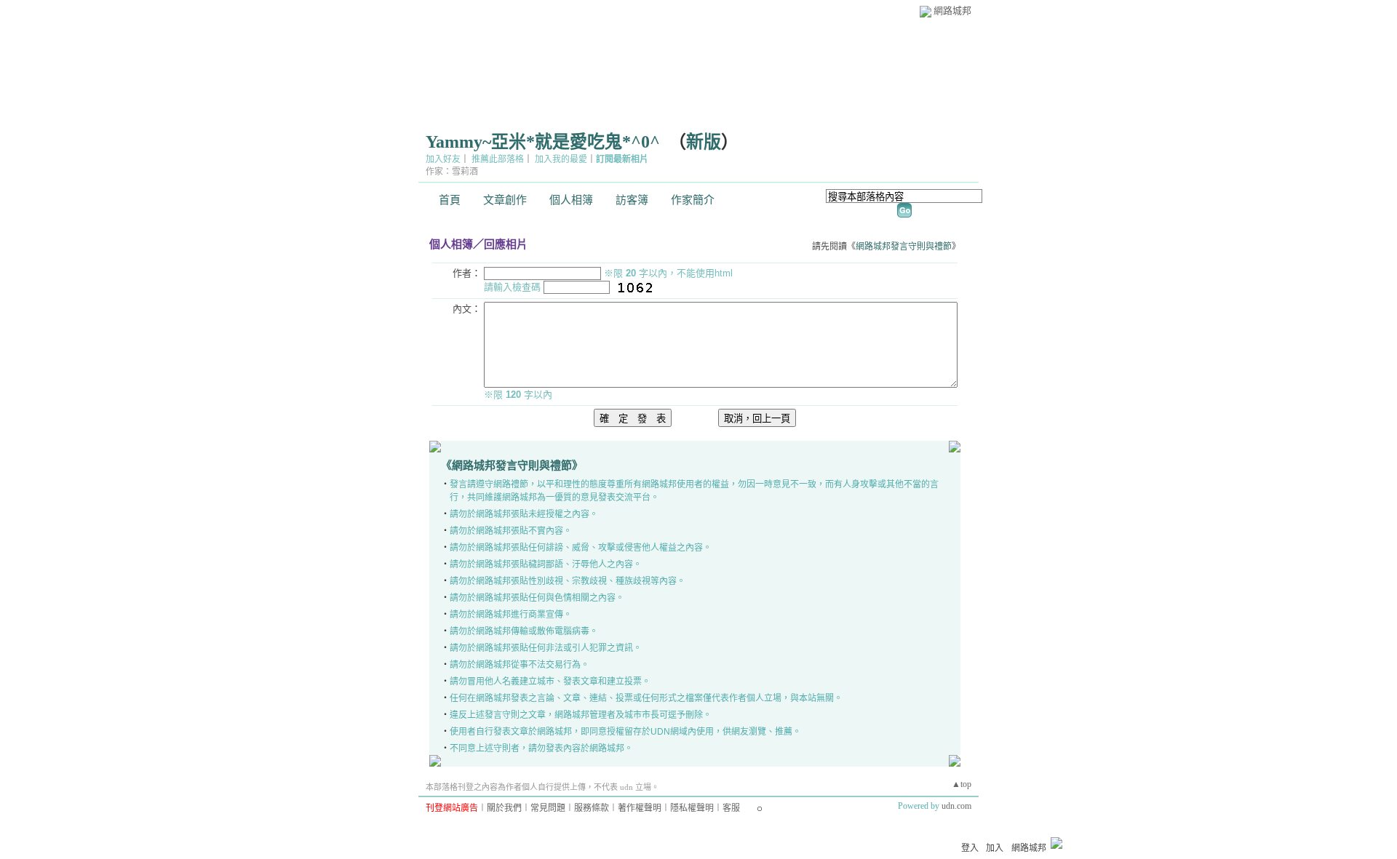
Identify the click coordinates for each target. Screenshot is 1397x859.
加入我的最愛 (561, 159)
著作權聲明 (639, 808)
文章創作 (505, 200)
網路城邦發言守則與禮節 (904, 246)
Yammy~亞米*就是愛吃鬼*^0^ (543, 141)
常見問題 (547, 808)
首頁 (450, 200)
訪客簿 (632, 200)
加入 (994, 848)
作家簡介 (693, 200)
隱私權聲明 (692, 808)
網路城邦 (952, 10)
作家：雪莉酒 (452, 172)
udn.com (956, 806)
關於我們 (504, 808)
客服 (731, 808)
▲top (961, 784)
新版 (703, 141)
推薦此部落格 (497, 159)
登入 (970, 848)
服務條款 (591, 808)
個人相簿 (571, 200)
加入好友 (443, 159)
